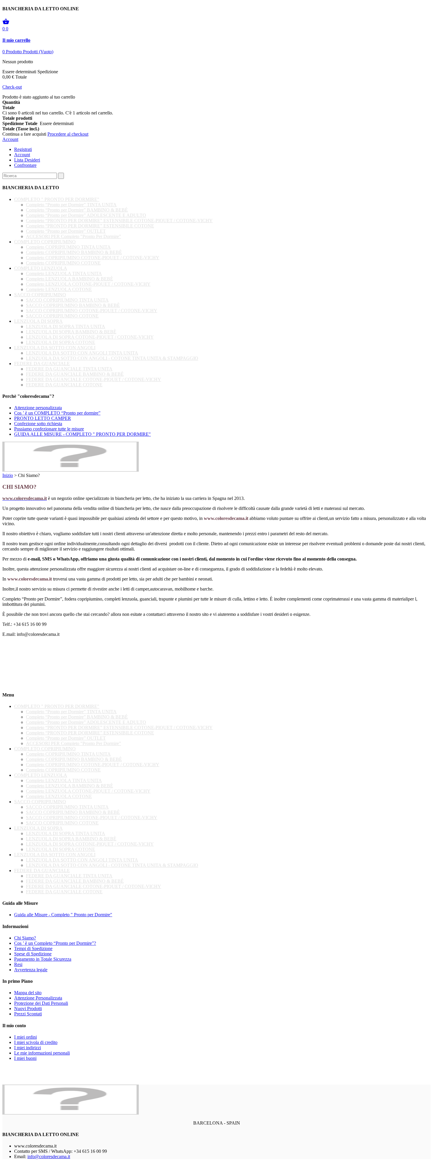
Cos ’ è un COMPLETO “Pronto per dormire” (57, 412)
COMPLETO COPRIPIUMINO (45, 241)
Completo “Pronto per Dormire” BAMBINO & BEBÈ (77, 209)
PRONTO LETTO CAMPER (42, 418)
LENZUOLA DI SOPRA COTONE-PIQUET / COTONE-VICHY (90, 337)
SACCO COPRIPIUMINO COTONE (62, 315)
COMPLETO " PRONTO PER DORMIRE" (56, 199)
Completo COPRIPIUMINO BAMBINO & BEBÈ (74, 252)
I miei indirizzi (27, 1047)
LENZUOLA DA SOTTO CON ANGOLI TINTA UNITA (82, 352)
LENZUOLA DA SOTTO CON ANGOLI (54, 347)
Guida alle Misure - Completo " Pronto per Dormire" (63, 914)
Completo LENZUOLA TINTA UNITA (64, 273)
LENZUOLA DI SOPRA (38, 321)
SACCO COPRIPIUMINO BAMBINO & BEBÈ (73, 305)
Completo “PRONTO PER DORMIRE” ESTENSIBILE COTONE (90, 225)
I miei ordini (25, 1037)
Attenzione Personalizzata (38, 997)
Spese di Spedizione (33, 953)
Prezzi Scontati (28, 1013)
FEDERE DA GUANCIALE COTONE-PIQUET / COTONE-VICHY (93, 379)
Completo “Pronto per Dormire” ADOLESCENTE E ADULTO (86, 215)
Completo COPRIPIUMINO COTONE (63, 262)
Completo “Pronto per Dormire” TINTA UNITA (71, 204)
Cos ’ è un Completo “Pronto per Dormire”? (55, 943)
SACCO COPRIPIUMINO (40, 294)
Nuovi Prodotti (28, 1008)
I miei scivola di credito (35, 1042)
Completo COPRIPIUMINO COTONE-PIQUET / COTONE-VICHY (92, 257)
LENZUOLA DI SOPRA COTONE (60, 342)
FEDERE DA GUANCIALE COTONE (64, 384)
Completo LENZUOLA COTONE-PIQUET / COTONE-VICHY (88, 284)
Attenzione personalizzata (38, 407)
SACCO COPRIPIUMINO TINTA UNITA (67, 299)
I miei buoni (25, 1058)
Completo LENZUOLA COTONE (59, 289)
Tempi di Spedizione (33, 948)
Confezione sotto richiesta (38, 423)
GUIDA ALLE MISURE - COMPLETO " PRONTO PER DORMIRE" (82, 434)
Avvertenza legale (30, 969)
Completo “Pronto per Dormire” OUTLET (66, 231)
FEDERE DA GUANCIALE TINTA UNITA (69, 368)
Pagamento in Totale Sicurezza (42, 959)
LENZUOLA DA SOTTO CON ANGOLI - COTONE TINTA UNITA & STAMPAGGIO (112, 358)
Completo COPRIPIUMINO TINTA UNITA (68, 247)
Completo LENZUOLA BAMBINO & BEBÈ (69, 278)
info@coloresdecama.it (48, 1156)
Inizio (7, 475)
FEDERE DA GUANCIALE (42, 363)
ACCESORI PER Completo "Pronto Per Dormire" (73, 236)
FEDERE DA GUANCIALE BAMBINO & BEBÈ (75, 374)
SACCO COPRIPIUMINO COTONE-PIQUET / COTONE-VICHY (91, 310)
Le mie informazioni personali (42, 1052)
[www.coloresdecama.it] (70, 470)
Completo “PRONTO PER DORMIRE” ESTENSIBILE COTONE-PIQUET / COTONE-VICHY (119, 220)
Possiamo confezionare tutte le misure (49, 428)
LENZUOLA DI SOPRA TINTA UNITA (65, 326)
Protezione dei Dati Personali (41, 1003)
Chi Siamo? (25, 937)
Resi (18, 964)
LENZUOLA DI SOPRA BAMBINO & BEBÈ (71, 331)
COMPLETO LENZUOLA (40, 268)
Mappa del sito (28, 992)
